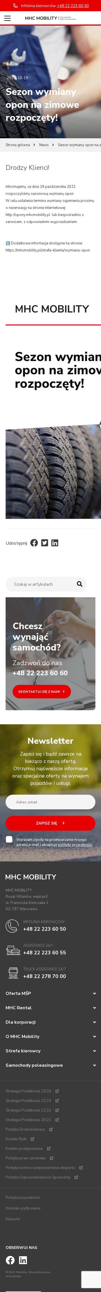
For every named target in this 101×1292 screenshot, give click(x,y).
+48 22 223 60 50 (44, 929)
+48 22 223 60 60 (40, 673)
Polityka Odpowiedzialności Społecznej (38, 1177)
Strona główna (18, 145)
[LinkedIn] (54, 543)
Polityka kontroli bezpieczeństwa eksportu (40, 1167)
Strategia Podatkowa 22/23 (28, 1100)
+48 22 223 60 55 (44, 952)
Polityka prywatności (23, 1197)
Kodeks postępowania (24, 1148)
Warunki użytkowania (23, 1208)
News (44, 145)
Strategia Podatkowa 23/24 (28, 1091)
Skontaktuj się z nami (39, 691)
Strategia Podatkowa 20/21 (28, 1119)
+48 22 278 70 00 (44, 976)
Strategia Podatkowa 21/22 (28, 1110)
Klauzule (13, 1219)
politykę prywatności (75, 844)
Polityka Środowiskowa (25, 1129)
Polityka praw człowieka (25, 1158)
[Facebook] (34, 543)
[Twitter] (44, 543)
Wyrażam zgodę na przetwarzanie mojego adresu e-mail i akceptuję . (54, 842)
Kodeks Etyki (16, 1139)
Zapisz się (47, 823)
